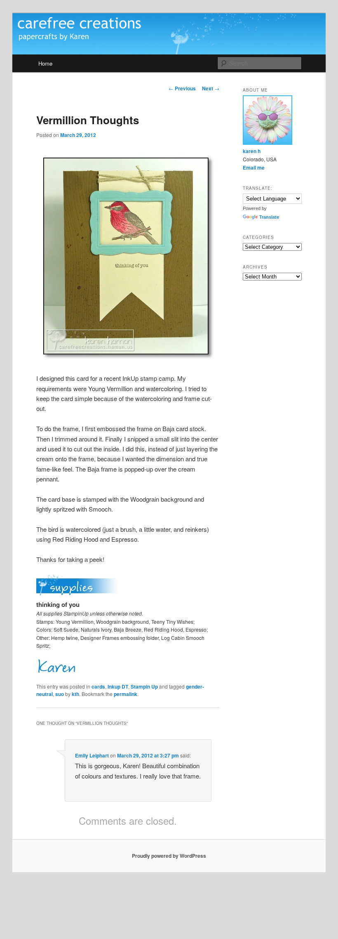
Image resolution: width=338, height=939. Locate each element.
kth (75, 694)
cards (98, 686)
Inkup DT (118, 686)
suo (59, 694)
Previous (182, 88)
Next (210, 88)
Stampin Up (144, 686)
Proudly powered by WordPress (169, 855)
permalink (125, 694)
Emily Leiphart (92, 755)
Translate (269, 217)
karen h (252, 151)
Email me (254, 167)
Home (45, 63)
